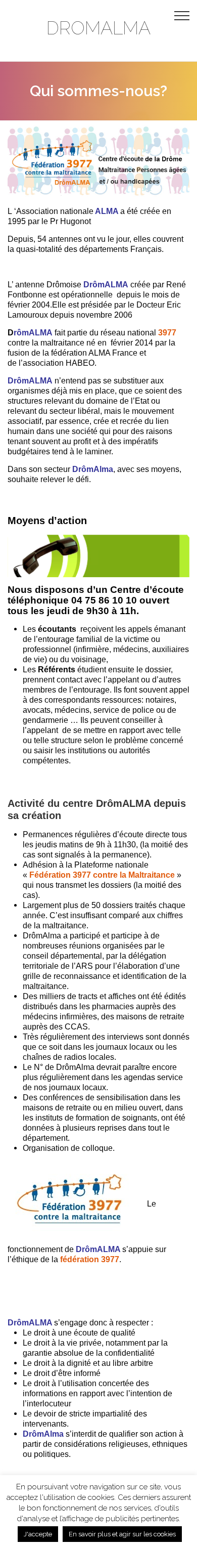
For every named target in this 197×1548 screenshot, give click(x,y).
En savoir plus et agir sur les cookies (122, 1534)
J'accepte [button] (38, 1534)
